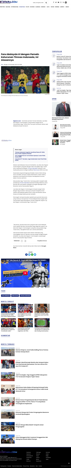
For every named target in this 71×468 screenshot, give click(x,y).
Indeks (67, 6)
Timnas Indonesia (32, 168)
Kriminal (57, 6)
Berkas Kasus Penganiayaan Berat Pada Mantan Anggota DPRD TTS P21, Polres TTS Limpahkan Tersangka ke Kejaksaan (32, 401)
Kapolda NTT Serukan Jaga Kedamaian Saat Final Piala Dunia (30, 159)
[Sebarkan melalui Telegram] (35, 254)
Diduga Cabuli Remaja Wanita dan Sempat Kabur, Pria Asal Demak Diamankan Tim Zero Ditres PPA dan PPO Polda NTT (32, 364)
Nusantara (22, 6)
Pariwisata (48, 457)
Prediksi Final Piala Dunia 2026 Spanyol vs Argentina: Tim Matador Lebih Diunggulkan (8, 330)
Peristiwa (2, 6)
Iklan (37, 466)
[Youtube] (58, 2)
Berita (37, 459)
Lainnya (62, 6)
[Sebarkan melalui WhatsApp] (32, 254)
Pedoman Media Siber (17, 466)
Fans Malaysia (6, 295)
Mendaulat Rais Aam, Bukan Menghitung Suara (60, 118)
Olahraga (37, 6)
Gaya (48, 6)
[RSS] (63, 2)
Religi (47, 455)
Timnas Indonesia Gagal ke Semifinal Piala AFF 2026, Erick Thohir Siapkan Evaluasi (30, 153)
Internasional (14, 6)
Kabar (47, 454)
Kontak (40, 466)
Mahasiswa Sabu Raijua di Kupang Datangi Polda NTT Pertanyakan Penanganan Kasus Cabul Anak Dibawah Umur (32, 389)
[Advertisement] (25, 42)
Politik (27, 6)
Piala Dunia (36, 170)
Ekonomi (32, 6)
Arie (2, 64)
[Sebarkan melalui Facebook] (26, 254)
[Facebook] (54, 2)
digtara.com (17, 121)
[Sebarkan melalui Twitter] (29, 254)
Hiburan (43, 6)
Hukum (52, 6)
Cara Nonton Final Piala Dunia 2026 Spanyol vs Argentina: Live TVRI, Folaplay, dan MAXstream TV (25, 330)
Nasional (8, 6)
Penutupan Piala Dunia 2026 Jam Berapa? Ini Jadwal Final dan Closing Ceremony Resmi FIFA (42, 330)
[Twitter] (56, 2)
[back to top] (69, 463)
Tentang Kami (3, 466)
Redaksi (9, 466)
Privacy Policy (26, 466)
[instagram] (61, 2)
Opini (47, 459)
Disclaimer (32, 466)
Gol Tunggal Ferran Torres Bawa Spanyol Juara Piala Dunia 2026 (30, 156)
